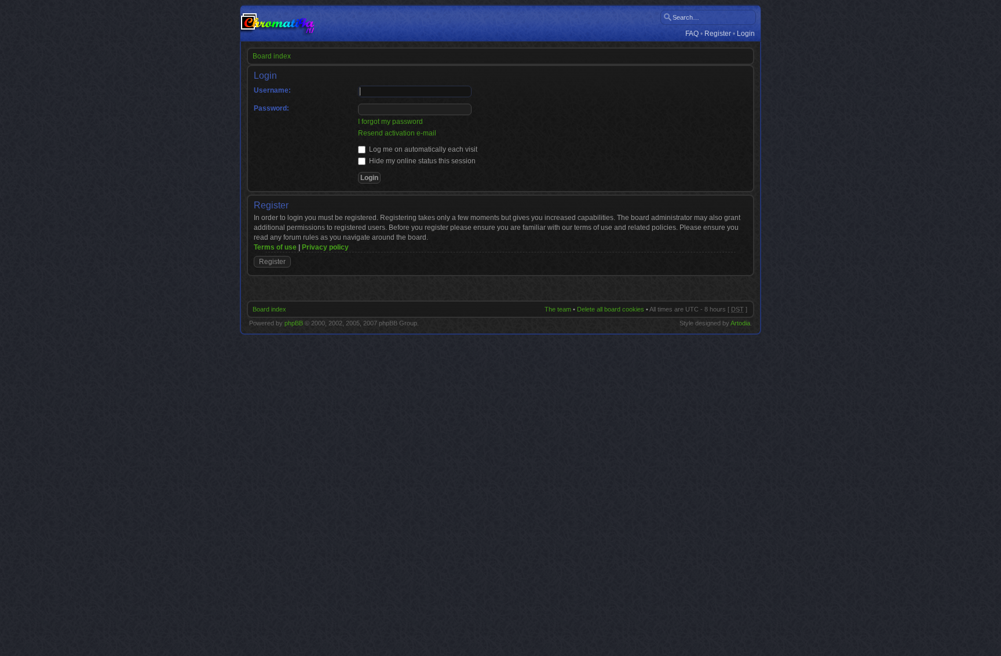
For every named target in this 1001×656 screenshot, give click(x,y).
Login (746, 34)
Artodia (740, 323)
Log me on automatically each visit (422, 149)
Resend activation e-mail (397, 133)
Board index (272, 56)
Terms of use (275, 247)
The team (558, 309)
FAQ (692, 34)
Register (717, 34)
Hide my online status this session (421, 161)
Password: (271, 108)
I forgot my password (390, 122)
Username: (272, 90)
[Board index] (277, 23)
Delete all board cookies (610, 309)
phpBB (293, 323)
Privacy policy (325, 247)
